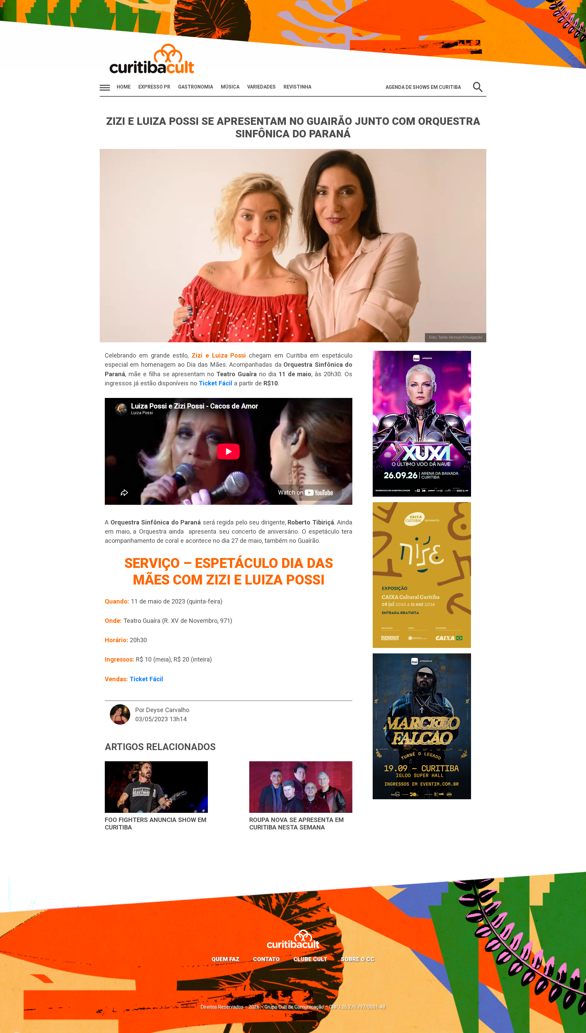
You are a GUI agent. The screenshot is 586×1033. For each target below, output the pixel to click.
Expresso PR (154, 87)
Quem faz (225, 959)
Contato (266, 959)
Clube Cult (310, 959)
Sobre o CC (357, 959)
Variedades (261, 87)
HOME (124, 87)
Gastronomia (195, 87)
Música (230, 87)
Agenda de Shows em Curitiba (423, 87)
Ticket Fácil (215, 383)
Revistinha (297, 87)
